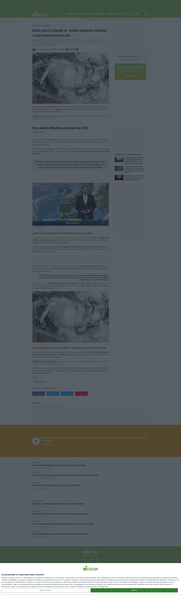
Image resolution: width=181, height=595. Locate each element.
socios (21, 577)
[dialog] (90, 579)
